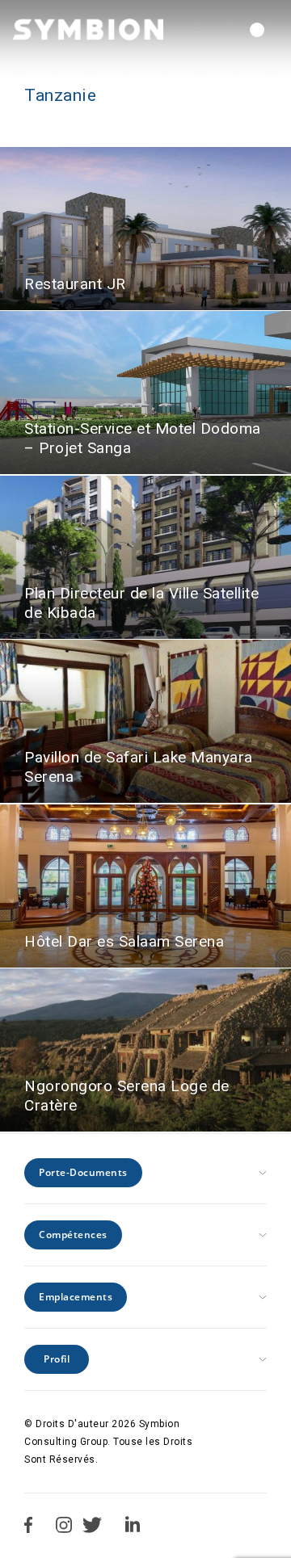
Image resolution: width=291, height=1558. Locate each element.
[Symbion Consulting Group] (88, 29)
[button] (257, 30)
